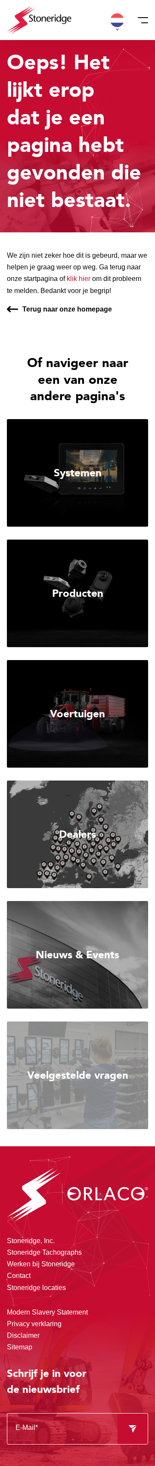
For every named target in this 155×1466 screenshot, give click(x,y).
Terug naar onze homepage (67, 309)
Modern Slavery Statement (47, 1312)
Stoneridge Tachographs (44, 1252)
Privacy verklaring (34, 1323)
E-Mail (27, 1427)
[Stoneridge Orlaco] (39, 20)
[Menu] (140, 20)
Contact (19, 1275)
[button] (117, 20)
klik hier (78, 278)
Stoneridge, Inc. (31, 1240)
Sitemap (19, 1347)
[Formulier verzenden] (133, 1429)
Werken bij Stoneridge (41, 1264)
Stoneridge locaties (36, 1287)
